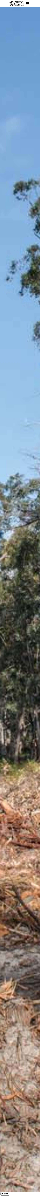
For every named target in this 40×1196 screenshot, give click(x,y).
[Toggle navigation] (28, 3)
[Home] (16, 3)
